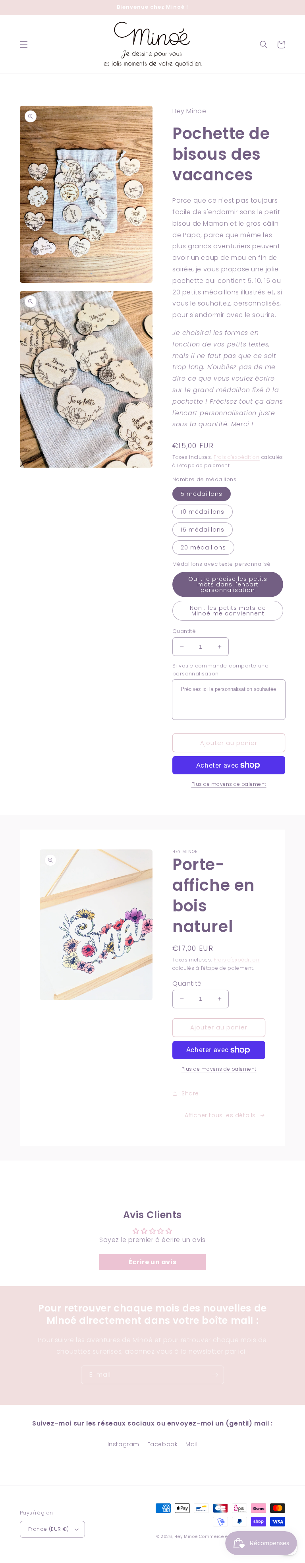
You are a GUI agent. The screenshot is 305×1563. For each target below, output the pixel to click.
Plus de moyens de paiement (228, 784)
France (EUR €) (48, 1529)
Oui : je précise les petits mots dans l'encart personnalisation (227, 584)
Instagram (123, 1444)
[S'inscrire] (215, 1375)
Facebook (162, 1444)
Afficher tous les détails (220, 1115)
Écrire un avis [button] (152, 1262)
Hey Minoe (185, 1537)
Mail (191, 1444)
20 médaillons (203, 547)
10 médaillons (202, 512)
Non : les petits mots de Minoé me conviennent (228, 610)
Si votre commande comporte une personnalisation (220, 669)
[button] (24, 44)
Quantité (184, 631)
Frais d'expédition (237, 457)
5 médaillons (201, 494)
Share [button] (190, 1093)
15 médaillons (202, 530)
